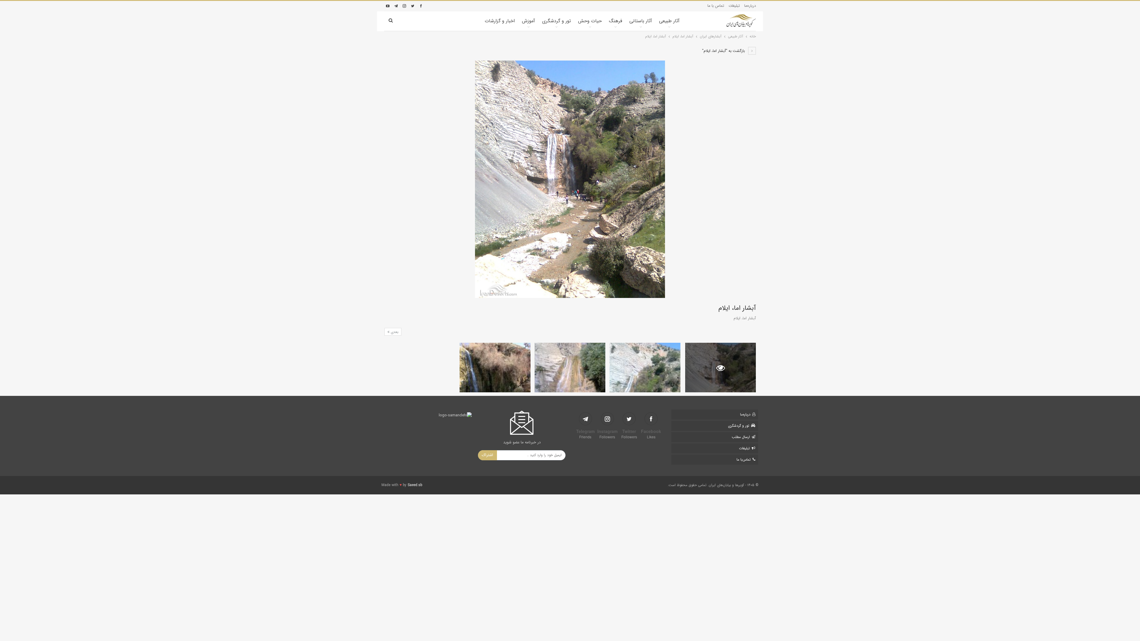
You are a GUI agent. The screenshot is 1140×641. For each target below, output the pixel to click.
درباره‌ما (750, 6)
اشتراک (487, 455)
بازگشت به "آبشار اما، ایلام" (724, 51)
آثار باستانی (640, 21)
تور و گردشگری (556, 21)
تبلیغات (734, 6)
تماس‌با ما (744, 459)
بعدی (394, 332)
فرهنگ (615, 21)
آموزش (528, 21)
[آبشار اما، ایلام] (644, 367)
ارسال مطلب (741, 437)
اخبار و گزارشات (500, 21)
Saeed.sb (415, 485)
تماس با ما (715, 6)
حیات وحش (590, 21)
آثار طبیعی (669, 21)
